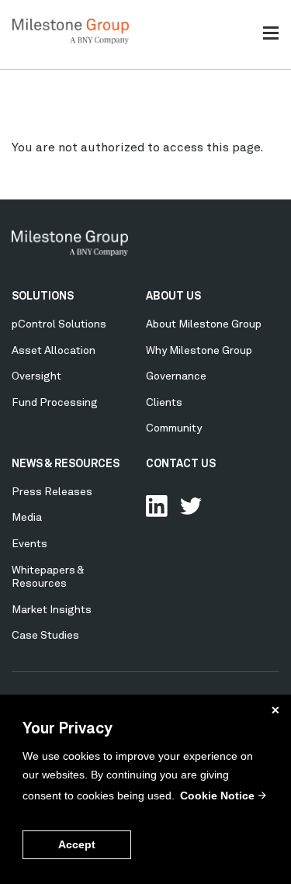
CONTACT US (181, 464)
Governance (176, 376)
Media (27, 517)
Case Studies (45, 635)
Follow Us (191, 506)
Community (174, 428)
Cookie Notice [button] (217, 795)
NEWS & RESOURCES (66, 464)
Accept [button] (76, 844)
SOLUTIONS (43, 296)
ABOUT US (173, 296)
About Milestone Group (204, 324)
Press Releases (52, 492)
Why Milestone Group (199, 350)
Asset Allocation (53, 350)
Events (29, 544)
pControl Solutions (59, 324)
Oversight (36, 376)
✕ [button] (275, 710)
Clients (164, 402)
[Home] (70, 41)
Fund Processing (55, 402)
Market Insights (52, 610)
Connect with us (157, 506)
